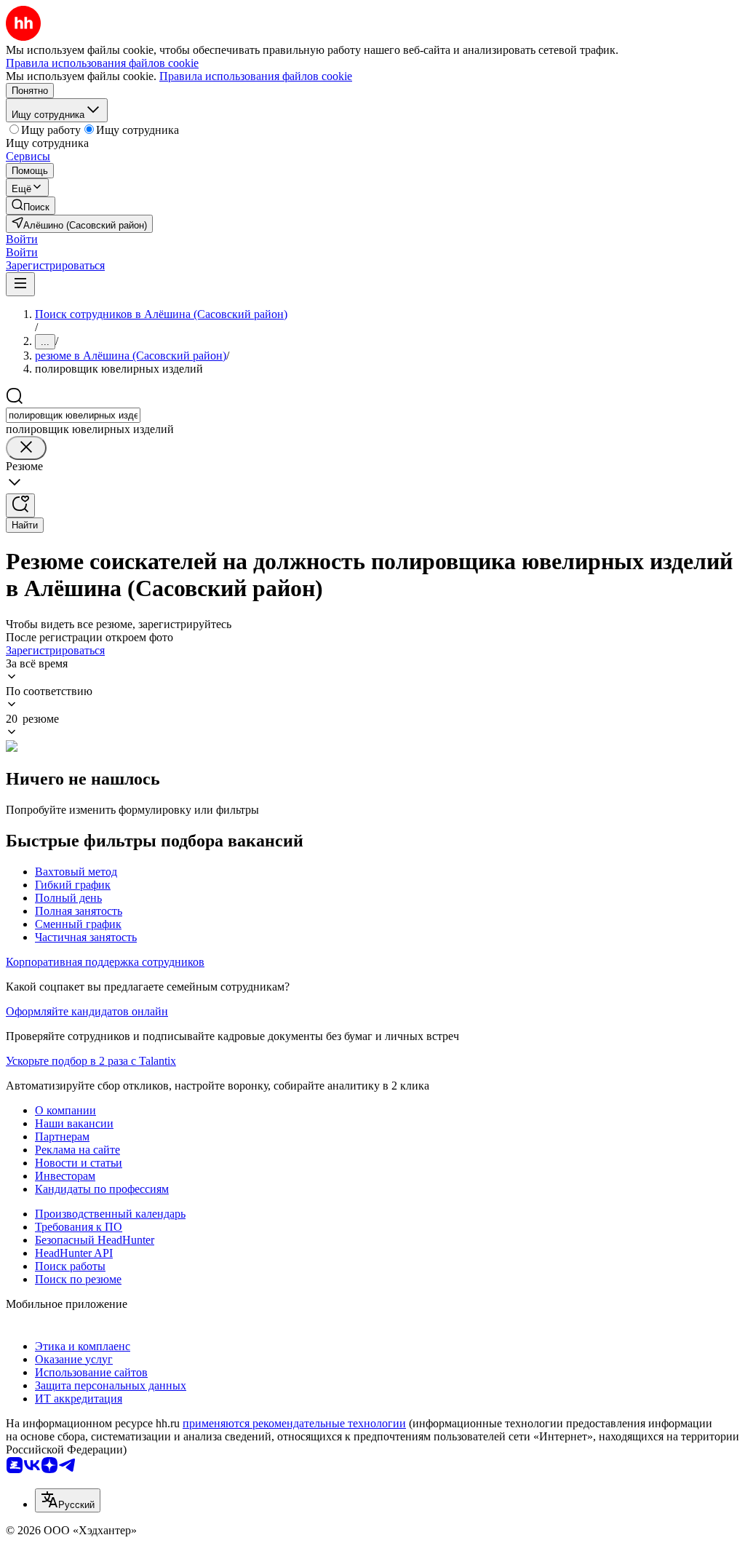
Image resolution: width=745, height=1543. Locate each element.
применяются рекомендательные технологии (294, 1423)
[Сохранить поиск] (20, 505)
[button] (22, 239)
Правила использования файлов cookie (255, 76)
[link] (30, 206)
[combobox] (73, 415)
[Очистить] (26, 448)
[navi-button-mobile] (20, 284)
